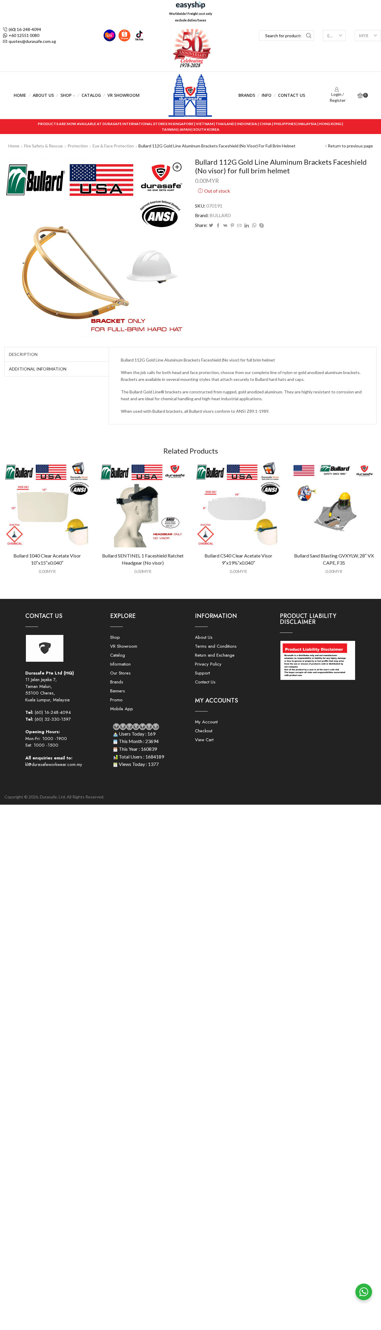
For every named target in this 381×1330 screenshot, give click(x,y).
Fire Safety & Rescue (43, 145)
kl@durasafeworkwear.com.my (53, 764)
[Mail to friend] (239, 225)
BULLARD (220, 215)
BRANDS (246, 95)
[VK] (225, 225)
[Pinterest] (232, 225)
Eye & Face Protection (113, 145)
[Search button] (309, 36)
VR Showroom (123, 95)
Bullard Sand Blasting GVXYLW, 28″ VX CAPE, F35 (334, 559)
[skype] (261, 225)
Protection (78, 145)
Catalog (91, 95)
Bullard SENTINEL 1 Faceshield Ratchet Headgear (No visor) (143, 559)
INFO (266, 95)
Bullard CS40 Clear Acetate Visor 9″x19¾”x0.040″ (238, 559)
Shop (65, 95)
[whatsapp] (254, 225)
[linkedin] (246, 225)
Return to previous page (350, 145)
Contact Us (291, 95)
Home (20, 95)
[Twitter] (211, 225)
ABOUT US (43, 95)
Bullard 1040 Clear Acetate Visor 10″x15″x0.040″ (47, 559)
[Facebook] (218, 225)
